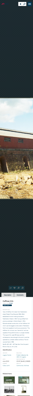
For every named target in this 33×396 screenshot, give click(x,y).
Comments (20, 295)
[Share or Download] (11, 288)
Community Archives (23, 365)
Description (7, 295)
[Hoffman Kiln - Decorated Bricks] (9, 380)
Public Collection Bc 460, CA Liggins (22, 356)
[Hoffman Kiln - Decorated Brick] (23, 380)
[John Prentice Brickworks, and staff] (9, 389)
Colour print (6, 365)
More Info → (7, 305)
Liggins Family (7, 355)
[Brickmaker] (23, 389)
